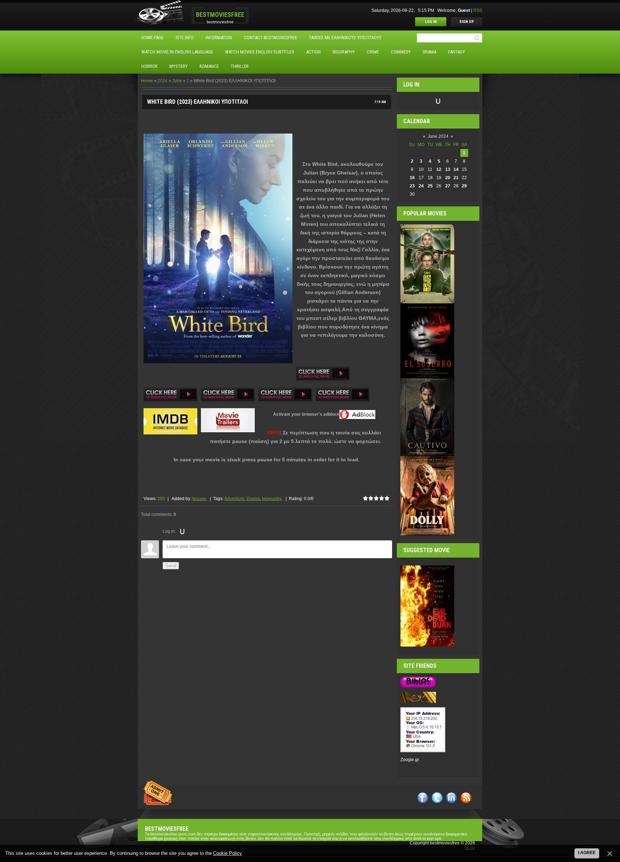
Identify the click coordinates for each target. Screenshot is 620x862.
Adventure (234, 498)
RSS (477, 10)
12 (438, 169)
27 (447, 185)
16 (412, 177)
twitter (437, 797)
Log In (431, 21)
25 (430, 185)
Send (170, 565)
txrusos (199, 498)
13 (447, 169)
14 (456, 169)
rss (465, 797)
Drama (253, 498)
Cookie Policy (227, 853)
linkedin (451, 797)
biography (272, 498)
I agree (587, 852)
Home (147, 80)
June (177, 80)
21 (456, 177)
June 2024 (438, 136)
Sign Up (466, 21)
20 (447, 177)
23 (412, 185)
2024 (163, 80)
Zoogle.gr (409, 759)
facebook (422, 797)
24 (421, 185)
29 (464, 185)
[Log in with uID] (182, 531)
